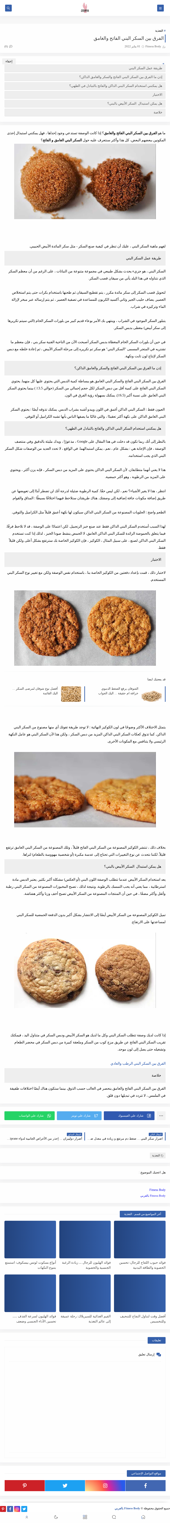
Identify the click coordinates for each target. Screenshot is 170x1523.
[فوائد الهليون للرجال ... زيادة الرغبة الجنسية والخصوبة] (85, 1239)
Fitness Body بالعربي (153, 1195)
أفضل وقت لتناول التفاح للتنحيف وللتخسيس (143, 1318)
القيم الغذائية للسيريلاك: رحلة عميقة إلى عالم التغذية (86, 1318)
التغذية (159, 30)
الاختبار (157, 94)
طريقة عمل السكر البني (145, 68)
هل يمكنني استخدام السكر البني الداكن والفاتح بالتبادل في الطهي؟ (115, 86)
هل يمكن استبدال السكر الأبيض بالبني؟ (134, 103)
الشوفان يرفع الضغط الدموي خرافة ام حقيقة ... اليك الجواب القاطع (118, 691)
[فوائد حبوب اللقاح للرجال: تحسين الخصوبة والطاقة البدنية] (140, 1239)
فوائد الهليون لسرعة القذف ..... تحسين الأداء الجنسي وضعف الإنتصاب (34, 1318)
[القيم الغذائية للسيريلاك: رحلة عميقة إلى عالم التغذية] (85, 1293)
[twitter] (65, 1485)
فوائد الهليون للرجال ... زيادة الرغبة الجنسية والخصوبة (86, 1265)
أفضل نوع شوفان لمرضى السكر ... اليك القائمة (35, 691)
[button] (129, 1115)
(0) (6, 46)
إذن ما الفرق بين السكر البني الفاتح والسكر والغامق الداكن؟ (120, 77)
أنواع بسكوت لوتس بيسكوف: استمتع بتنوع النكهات (30, 1265)
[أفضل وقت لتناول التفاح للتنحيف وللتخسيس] (140, 1293)
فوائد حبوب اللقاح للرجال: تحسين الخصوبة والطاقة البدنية (142, 1265)
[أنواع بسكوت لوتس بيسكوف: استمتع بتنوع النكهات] (30, 1239)
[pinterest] (25, 1485)
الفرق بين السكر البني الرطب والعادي (138, 1063)
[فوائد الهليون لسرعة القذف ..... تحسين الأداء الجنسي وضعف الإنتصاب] (30, 1293)
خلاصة (158, 112)
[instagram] (105, 1485)
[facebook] (146, 1485)
